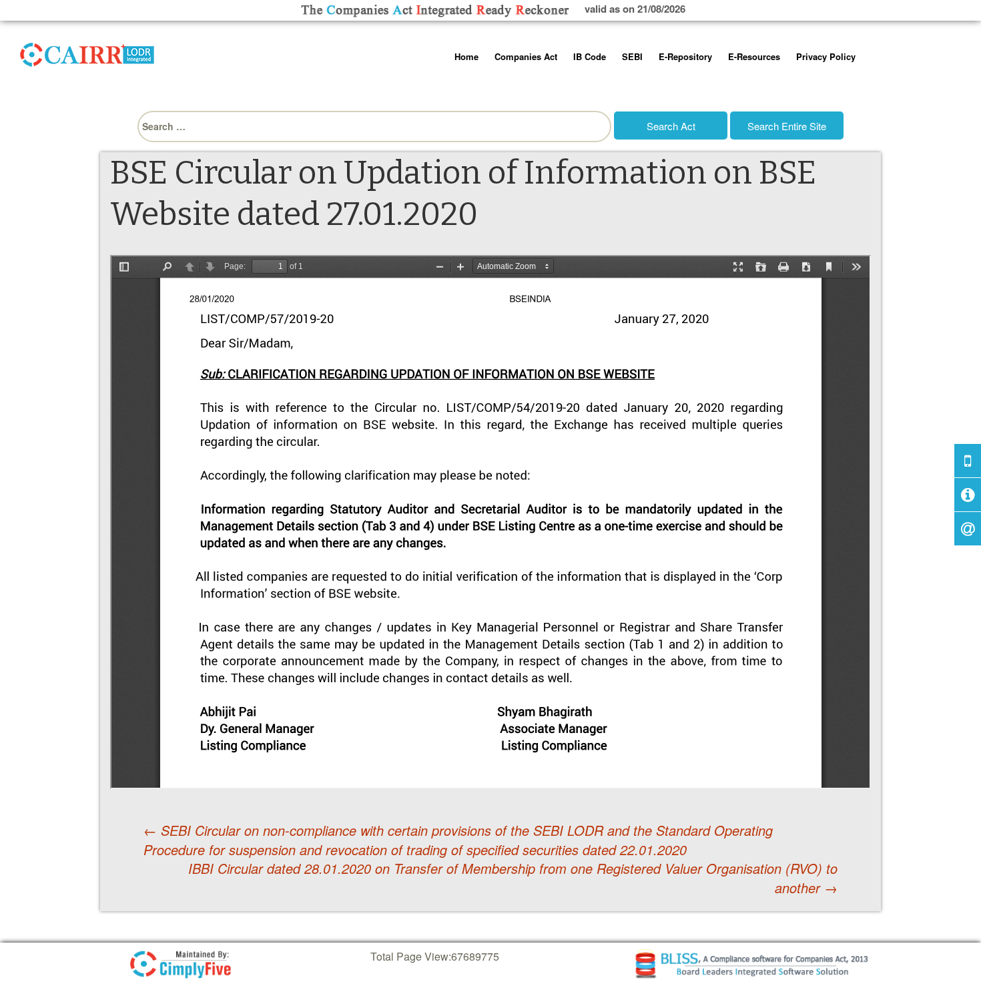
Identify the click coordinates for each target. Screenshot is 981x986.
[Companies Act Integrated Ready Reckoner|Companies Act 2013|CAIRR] (87, 52)
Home (466, 56)
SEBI (632, 56)
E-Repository (685, 56)
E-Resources (754, 56)
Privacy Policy (826, 56)
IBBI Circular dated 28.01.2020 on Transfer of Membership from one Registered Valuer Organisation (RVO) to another (513, 878)
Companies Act (526, 56)
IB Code (589, 56)
